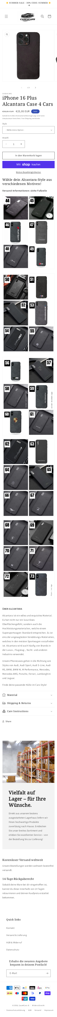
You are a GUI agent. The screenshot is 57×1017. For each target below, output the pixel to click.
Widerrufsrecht (38, 1005)
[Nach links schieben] (21, 87)
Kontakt (10, 928)
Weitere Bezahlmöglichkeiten (28, 172)
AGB (30, 1010)
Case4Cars (23, 1005)
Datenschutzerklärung (15, 1010)
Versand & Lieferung (16, 935)
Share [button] (8, 721)
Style (4, 123)
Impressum (48, 1010)
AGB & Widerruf (14, 942)
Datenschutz (12, 949)
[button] (6, 16)
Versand (38, 1010)
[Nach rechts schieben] (35, 87)
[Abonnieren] (47, 973)
